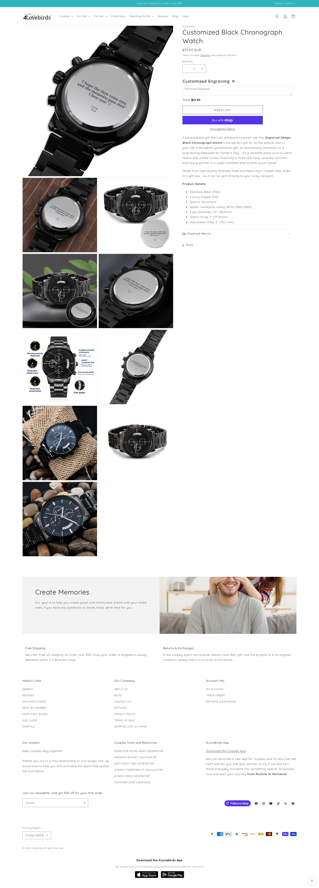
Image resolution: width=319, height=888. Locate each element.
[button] (66, 16)
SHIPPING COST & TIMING (130, 726)
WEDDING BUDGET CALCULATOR (135, 757)
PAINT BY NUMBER (34, 707)
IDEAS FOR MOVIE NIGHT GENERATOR (138, 751)
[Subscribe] (84, 803)
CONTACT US (122, 701)
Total (192, 100)
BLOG (118, 695)
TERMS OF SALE (124, 720)
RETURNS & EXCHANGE (221, 701)
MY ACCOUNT (215, 689)
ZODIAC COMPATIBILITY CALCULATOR (138, 769)
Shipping (205, 55)
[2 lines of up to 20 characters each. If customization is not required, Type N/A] (233, 81)
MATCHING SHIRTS (34, 701)
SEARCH (27, 689)
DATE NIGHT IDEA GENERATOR (134, 763)
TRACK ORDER (215, 695)
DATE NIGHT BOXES (35, 714)
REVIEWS (28, 695)
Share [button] (189, 245)
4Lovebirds (36, 848)
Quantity (187, 61)
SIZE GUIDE (29, 720)
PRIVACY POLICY (124, 714)
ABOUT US (121, 689)
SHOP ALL (28, 726)
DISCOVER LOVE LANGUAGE (132, 782)
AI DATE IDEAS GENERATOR (132, 776)
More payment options (222, 129)
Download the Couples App (226, 751)
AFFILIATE (120, 707)
